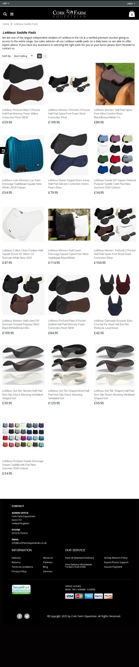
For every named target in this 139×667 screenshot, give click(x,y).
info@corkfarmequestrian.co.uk (29, 543)
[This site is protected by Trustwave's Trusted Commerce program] (21, 589)
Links (130, 3)
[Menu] (11, 14)
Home (6, 24)
